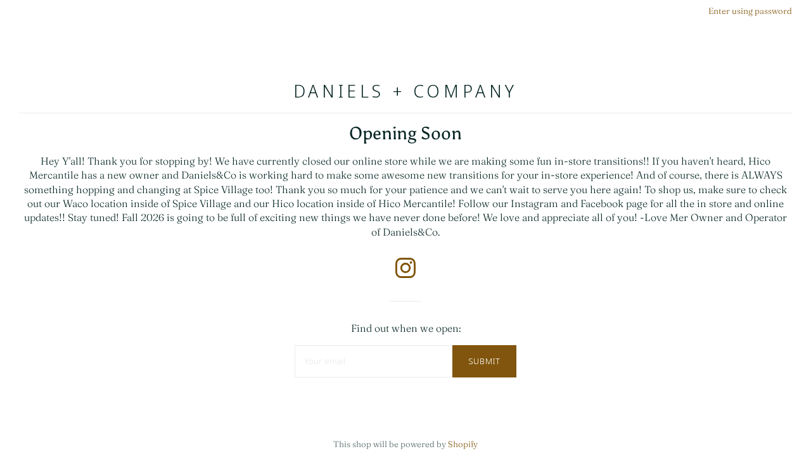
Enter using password (750, 11)
